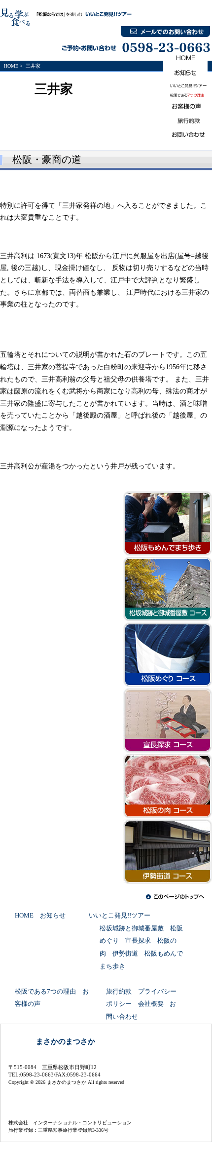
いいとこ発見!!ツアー (119, 915)
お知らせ (53, 915)
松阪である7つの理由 (45, 991)
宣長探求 (138, 940)
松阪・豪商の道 (46, 159)
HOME (11, 66)
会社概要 (151, 1003)
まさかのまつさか (65, 1041)
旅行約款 (119, 991)
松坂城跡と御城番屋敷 (132, 928)
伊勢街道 (125, 953)
